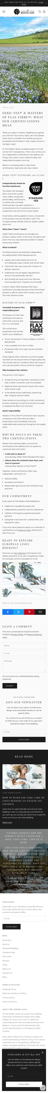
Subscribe (23, 1084)
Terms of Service (35, 634)
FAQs (4, 965)
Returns (5, 944)
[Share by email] (40, 612)
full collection (20, 553)
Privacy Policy (17, 634)
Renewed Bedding (10, 948)
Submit (10, 686)
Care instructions (11, 793)
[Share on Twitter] (18, 612)
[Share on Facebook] (7, 612)
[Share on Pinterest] (29, 612)
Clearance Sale (8, 952)
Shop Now (6, 940)
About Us (6, 969)
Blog (4, 977)
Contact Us (7, 973)
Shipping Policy (9, 989)
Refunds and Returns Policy (14, 993)
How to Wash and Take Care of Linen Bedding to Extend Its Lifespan (23, 800)
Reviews (5, 961)
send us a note (24, 530)
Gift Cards (6, 956)
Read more (7, 822)
